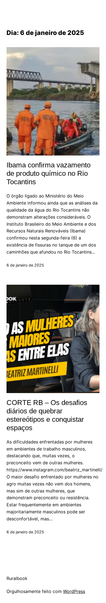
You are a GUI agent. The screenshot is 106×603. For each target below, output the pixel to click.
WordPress (74, 591)
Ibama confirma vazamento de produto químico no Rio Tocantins (49, 173)
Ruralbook (17, 578)
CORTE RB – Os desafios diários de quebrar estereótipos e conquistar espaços (47, 415)
